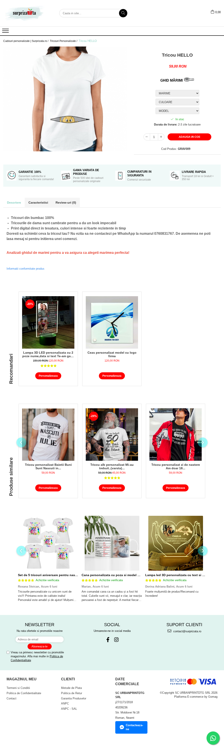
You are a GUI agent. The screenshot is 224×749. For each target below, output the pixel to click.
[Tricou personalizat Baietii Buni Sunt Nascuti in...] (48, 435)
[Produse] (6, 32)
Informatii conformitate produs (25, 268)
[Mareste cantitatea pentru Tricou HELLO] (161, 136)
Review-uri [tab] (66, 202)
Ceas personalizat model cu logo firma (112, 354)
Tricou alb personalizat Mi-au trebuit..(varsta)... (112, 466)
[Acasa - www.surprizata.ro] (25, 13)
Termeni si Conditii (18, 688)
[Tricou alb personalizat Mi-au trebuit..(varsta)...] (112, 434)
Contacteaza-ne (134, 727)
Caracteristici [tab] (38, 202)
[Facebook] (108, 639)
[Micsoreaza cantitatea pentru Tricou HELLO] (147, 136)
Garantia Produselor (73, 698)
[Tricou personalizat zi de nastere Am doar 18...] (175, 434)
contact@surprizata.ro (186, 631)
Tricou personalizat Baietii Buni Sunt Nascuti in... (48, 466)
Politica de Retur (71, 693)
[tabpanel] (65, 99)
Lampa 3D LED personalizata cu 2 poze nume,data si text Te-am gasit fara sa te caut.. (48, 354)
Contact (11, 698)
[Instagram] (116, 639)
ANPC (65, 703)
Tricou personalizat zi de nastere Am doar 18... (175, 466)
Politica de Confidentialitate (24, 693)
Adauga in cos (189, 136)
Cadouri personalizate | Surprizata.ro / (26, 41)
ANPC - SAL (69, 708)
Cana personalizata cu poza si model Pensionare (118, 575)
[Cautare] (123, 13)
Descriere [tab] (14, 202)
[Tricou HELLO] (65, 99)
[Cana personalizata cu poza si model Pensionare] (112, 543)
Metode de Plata (71, 688)
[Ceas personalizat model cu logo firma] (112, 322)
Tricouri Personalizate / (64, 41)
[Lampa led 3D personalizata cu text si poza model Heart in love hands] (175, 543)
